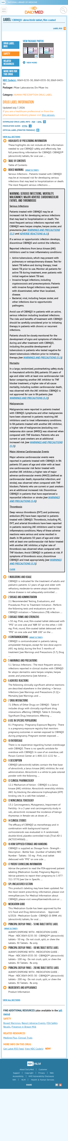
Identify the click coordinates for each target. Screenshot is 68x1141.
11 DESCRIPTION (15, 760)
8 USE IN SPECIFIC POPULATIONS (22, 720)
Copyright (29, 1073)
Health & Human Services (42, 1079)
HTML (24, 126)
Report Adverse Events (34, 1023)
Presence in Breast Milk (24, 1026)
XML (39, 122)
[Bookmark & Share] (60, 1084)
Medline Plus (10, 1037)
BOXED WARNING (16, 170)
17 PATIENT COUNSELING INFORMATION (25, 864)
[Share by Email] (56, 1084)
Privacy (41, 1073)
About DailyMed (27, 1069)
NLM (23, 1079)
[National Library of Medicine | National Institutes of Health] (34, 1063)
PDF (33, 122)
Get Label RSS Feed (13, 1048)
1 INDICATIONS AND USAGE (20, 577)
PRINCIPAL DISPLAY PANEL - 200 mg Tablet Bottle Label (33, 968)
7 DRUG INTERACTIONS (18, 700)
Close (12, 569)
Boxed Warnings (12, 1023)
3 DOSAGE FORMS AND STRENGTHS (23, 617)
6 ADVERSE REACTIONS (18, 681)
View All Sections (11, 136)
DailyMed (34, 10)
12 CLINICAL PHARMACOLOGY (21, 780)
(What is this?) (32, 170)
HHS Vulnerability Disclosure (41, 1076)
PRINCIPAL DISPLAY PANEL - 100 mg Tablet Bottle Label (33, 948)
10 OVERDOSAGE (15, 741)
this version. (48, 115)
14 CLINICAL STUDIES (17, 820)
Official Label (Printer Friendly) (19, 130)
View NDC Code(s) (34, 1048)
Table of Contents (17, 161)
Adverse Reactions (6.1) (34, 233)
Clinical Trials (25, 1037)
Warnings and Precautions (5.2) (29, 398)
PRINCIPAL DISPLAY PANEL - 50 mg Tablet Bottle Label (33, 924)
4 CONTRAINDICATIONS (18, 637)
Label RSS (57, 28)
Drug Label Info (8, 45)
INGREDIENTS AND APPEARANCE (22, 988)
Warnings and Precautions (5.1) (42, 357)
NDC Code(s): (10, 80)
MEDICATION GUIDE (16, 904)
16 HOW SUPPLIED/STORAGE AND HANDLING (27, 844)
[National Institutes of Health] (4, 2)
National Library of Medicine (22, 2)
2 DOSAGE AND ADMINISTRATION (22, 597)
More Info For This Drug (10, 73)
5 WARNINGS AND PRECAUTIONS (22, 660)
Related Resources (8, 62)
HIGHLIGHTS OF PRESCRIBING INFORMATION (27, 141)
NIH (14, 1079)
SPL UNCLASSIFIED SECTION (20, 884)
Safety (6, 53)
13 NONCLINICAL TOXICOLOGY (21, 800)
